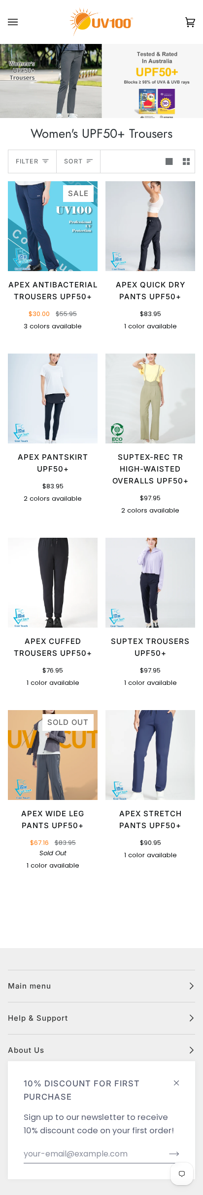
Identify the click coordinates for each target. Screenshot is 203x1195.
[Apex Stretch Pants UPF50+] (150, 755)
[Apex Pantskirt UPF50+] (53, 398)
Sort (73, 161)
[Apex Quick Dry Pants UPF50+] (150, 226)
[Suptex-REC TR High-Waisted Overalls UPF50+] (150, 398)
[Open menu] (22, 22)
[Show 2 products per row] (186, 161)
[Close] (180, 1078)
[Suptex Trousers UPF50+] (150, 583)
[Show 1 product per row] (169, 161)
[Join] (166, 1154)
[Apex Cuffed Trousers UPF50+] (53, 583)
